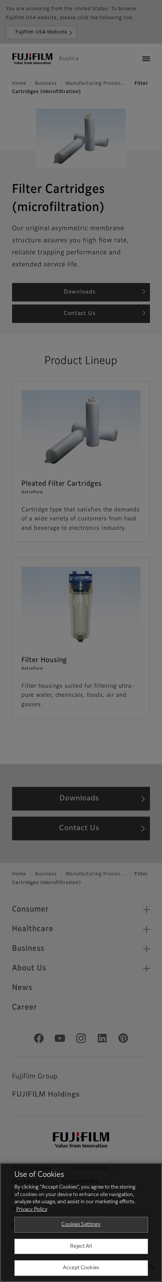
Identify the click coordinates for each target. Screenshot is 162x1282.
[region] (81, 1222)
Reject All (81, 1246)
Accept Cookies (81, 1267)
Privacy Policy (31, 1209)
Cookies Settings (80, 1224)
